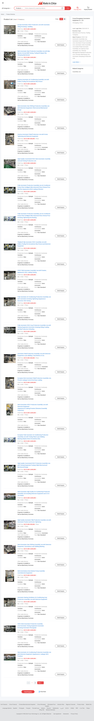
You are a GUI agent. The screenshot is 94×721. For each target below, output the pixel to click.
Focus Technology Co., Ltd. (35, 713)
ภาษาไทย (82, 708)
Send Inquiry (60, 45)
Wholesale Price (51, 704)
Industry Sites (60, 704)
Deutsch (49, 708)
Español (15, 708)
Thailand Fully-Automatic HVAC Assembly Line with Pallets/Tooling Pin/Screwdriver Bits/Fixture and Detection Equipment (34, 244)
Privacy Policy (74, 713)
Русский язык (35, 708)
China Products (13, 704)
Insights (47, 706)
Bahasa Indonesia (50, 710)
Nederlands (55, 708)
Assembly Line (77, 72)
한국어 (67, 708)
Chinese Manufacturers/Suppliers (27, 704)
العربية (61, 708)
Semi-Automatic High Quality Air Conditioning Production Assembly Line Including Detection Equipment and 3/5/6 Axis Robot (34, 493)
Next (40, 683)
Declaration (66, 713)
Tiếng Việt (41, 710)
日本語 (72, 708)
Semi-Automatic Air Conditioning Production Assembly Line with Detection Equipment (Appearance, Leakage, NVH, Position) (34, 654)
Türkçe (88, 708)
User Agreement (57, 713)
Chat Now (43, 691)
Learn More (77, 62)
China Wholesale (41, 704)
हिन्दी (77, 708)
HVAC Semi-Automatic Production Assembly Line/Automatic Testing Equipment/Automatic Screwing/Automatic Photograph (31, 626)
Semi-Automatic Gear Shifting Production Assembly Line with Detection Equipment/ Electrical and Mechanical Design (33, 108)
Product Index (80, 704)
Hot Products (4, 704)
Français (28, 708)
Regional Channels (70, 704)
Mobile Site (88, 704)
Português (21, 708)
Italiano (43, 708)
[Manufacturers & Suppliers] (47, 3)
